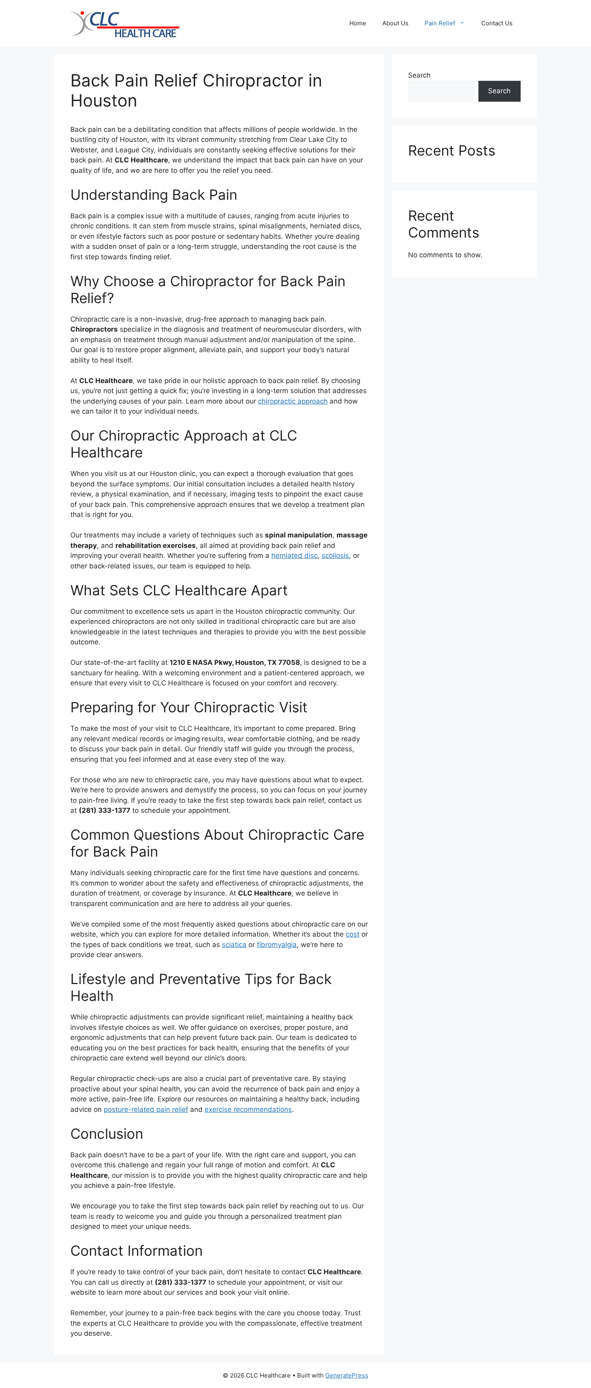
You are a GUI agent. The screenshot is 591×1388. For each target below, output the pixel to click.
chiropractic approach (293, 401)
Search (419, 75)
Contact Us (497, 23)
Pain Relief (440, 23)
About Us (395, 23)
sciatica (234, 945)
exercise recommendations (248, 1109)
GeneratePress (346, 1375)
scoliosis (335, 556)
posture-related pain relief (146, 1109)
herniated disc (294, 556)
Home (357, 23)
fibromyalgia (277, 945)
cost (352, 934)
